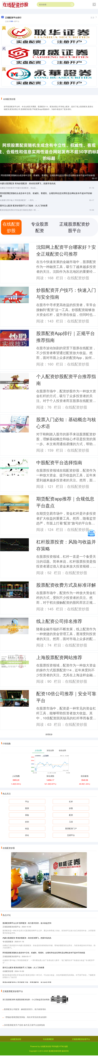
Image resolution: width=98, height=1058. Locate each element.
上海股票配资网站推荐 (59, 657)
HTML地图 (63, 1046)
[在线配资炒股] (15, 4)
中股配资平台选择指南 (59, 462)
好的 (27, 821)
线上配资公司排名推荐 (59, 621)
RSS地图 (55, 1046)
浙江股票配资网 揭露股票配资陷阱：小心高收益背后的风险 (26, 999)
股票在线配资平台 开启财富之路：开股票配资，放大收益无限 (27, 982)
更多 (92, 17)
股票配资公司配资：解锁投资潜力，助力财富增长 (25, 1009)
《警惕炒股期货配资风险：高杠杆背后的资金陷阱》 (26, 1017)
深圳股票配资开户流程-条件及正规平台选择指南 (24, 1025)
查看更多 (49, 734)
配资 (71, 815)
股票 (27, 808)
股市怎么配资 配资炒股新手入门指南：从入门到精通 (23, 205)
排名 (27, 835)
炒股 (71, 808)
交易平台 (71, 835)
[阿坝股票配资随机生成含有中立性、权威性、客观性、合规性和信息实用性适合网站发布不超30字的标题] (49, 148)
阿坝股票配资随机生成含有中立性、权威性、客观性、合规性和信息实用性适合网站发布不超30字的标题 (48, 175)
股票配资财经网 (55, 1051)
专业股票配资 (48, 1039)
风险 (27, 815)
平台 (27, 801)
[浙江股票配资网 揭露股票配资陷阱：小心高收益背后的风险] (59, 999)
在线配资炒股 (15, 1039)
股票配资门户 (71, 828)
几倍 (71, 821)
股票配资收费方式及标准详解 (66, 584)
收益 (27, 828)
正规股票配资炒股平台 (81, 1039)
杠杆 (71, 801)
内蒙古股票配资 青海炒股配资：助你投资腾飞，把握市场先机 (28, 183)
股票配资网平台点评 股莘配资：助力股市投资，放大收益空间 (27, 923)
